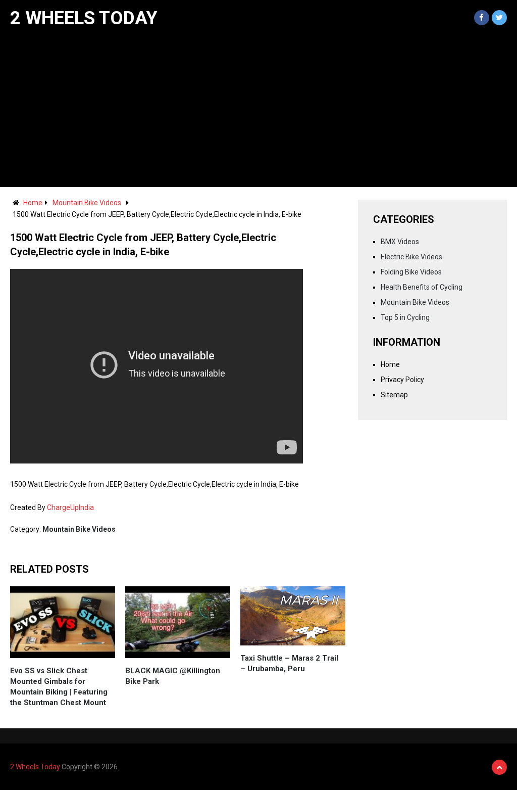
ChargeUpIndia (70, 507)
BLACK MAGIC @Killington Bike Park (172, 676)
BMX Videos (400, 242)
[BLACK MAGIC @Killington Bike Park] (177, 622)
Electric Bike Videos (411, 257)
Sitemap (394, 395)
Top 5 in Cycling (405, 317)
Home (32, 203)
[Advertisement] (258, 111)
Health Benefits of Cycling (421, 287)
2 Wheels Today (84, 18)
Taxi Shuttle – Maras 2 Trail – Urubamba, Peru (289, 663)
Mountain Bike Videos (87, 203)
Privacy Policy (402, 380)
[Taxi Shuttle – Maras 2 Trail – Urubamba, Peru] (292, 615)
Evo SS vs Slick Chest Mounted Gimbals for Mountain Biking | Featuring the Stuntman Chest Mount (59, 686)
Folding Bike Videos (411, 272)
